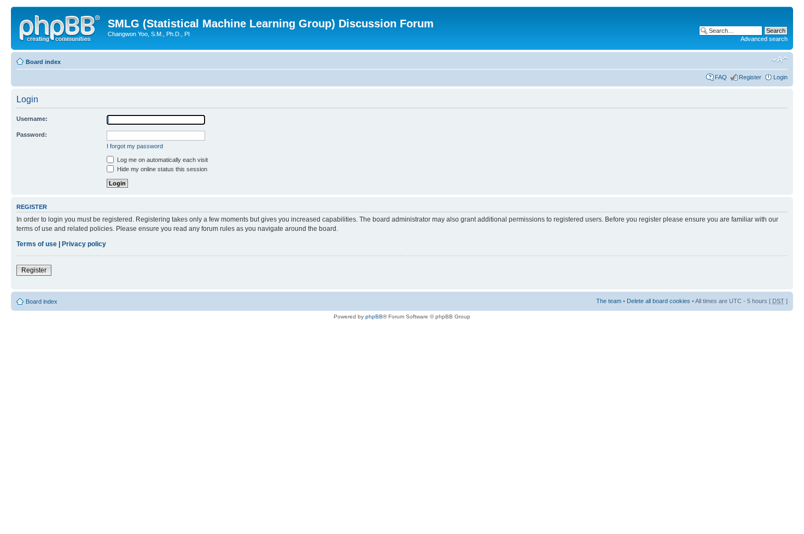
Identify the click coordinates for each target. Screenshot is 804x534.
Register (750, 77)
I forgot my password (135, 146)
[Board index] (61, 26)
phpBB (374, 317)
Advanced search (764, 39)
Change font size (780, 60)
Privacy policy (84, 244)
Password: (31, 134)
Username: (32, 118)
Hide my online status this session (161, 169)
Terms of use (36, 244)
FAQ (721, 77)
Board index (43, 62)
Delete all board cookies (658, 301)
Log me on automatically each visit (161, 159)
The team (608, 301)
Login (780, 77)
